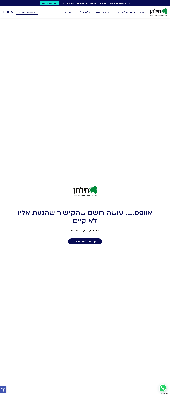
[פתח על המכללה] (77, 12)
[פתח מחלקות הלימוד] (118, 12)
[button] (3, 389)
